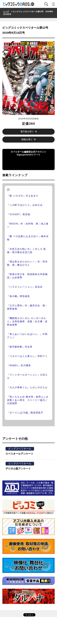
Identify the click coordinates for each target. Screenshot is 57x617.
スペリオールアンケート (19, 453)
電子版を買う (27, 131)
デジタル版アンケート (18, 468)
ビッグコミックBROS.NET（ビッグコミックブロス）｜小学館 (19, 4)
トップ (6, 11)
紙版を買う (27, 139)
